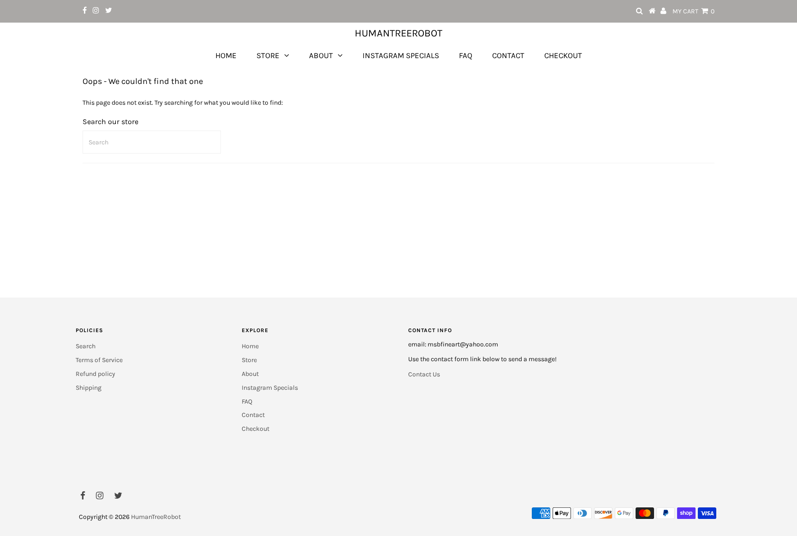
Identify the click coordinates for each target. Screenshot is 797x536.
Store (268, 55)
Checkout (563, 55)
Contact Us (424, 374)
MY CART (693, 11)
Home (226, 55)
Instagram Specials (401, 55)
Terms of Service (99, 360)
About (321, 55)
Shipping (88, 388)
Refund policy (95, 374)
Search (85, 346)
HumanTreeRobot (398, 33)
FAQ (465, 55)
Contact (508, 55)
